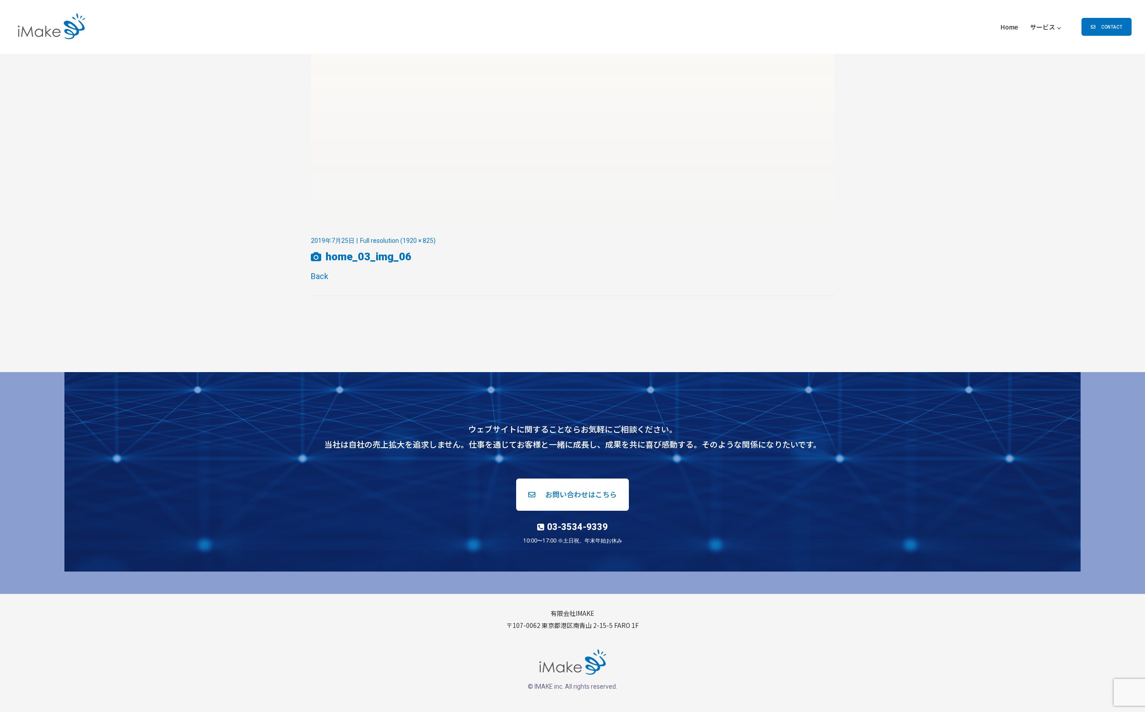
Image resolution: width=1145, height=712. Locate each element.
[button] (1106, 27)
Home (1009, 26)
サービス (1042, 26)
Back (319, 276)
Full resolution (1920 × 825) (398, 240)
